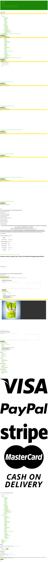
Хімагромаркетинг (7, 537)
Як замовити (3, 2)
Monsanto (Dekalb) (7, 522)
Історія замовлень (4, 371)
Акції (2, 539)
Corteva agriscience (7, 37)
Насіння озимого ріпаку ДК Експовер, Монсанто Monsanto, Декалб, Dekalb (10, 57)
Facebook (7, 298)
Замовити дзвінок (4, 356)
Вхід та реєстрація (4, 370)
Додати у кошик (2, 35)
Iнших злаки (6, 502)
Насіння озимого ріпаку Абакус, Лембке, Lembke (7, 201)
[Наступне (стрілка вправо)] (1, 561)
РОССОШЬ (6, 534)
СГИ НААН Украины (7, 535)
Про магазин (3, 359)
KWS (5, 519)
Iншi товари (5, 513)
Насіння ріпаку (11, 254)
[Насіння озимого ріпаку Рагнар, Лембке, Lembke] (9, 152)
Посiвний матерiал (5, 254)
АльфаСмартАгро (7, 527)
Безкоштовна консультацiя (4, 330)
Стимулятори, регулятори (8, 511)
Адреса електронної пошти (4, 554)
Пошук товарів (4, 365)
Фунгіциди (6, 506)
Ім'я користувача (2, 553)
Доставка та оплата (4, 1)
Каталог (3, 496)
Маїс (5, 532)
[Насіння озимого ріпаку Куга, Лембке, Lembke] (9, 80)
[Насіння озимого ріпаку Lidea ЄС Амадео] (4, 265)
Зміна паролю (4, 372)
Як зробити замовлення (5, 360)
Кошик (3, 366)
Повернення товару (4, 367)
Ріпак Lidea (35, 228)
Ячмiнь (6, 499)
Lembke (6, 520)
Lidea (9, 237)
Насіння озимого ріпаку (16, 254)
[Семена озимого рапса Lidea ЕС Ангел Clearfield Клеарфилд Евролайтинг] (4, 261)
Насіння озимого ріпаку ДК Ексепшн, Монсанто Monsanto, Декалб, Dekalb (10, 33)
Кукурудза (6, 498)
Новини (3, 3)
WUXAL (6, 525)
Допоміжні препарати (8, 512)
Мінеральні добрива (7, 510)
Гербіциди (6, 505)
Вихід (2, 373)
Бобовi (6, 500)
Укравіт (6, 536)
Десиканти (6, 508)
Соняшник (6, 497)
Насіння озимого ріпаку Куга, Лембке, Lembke (6, 81)
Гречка (6, 501)
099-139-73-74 (4, 344)
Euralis (6, 518)
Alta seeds (6, 516)
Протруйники (6, 507)
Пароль (1, 547)
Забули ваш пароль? (3, 550)
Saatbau (6, 524)
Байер (6, 528)
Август (6, 526)
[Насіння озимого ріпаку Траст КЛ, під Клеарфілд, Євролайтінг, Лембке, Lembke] (9, 128)
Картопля (6, 503)
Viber (2, 5)
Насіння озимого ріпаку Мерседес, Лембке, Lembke (7, 105)
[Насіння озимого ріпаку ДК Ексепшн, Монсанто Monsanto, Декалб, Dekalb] (9, 32)
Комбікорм (6, 34)
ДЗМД (5, 530)
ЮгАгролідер (6, 58)
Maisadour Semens (7, 521)
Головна (1, 254)
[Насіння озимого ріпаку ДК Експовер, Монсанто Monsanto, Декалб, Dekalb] (9, 56)
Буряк (5, 504)
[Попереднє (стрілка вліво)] (0, 561)
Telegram (4, 5)
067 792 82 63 (4, 354)
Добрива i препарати (6, 509)
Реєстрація (2, 559)
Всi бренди (4, 35)
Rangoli (6, 523)
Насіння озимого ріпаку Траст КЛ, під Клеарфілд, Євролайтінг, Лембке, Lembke (11, 129)
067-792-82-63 (8, 344)
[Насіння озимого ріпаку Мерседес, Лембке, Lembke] (9, 104)
